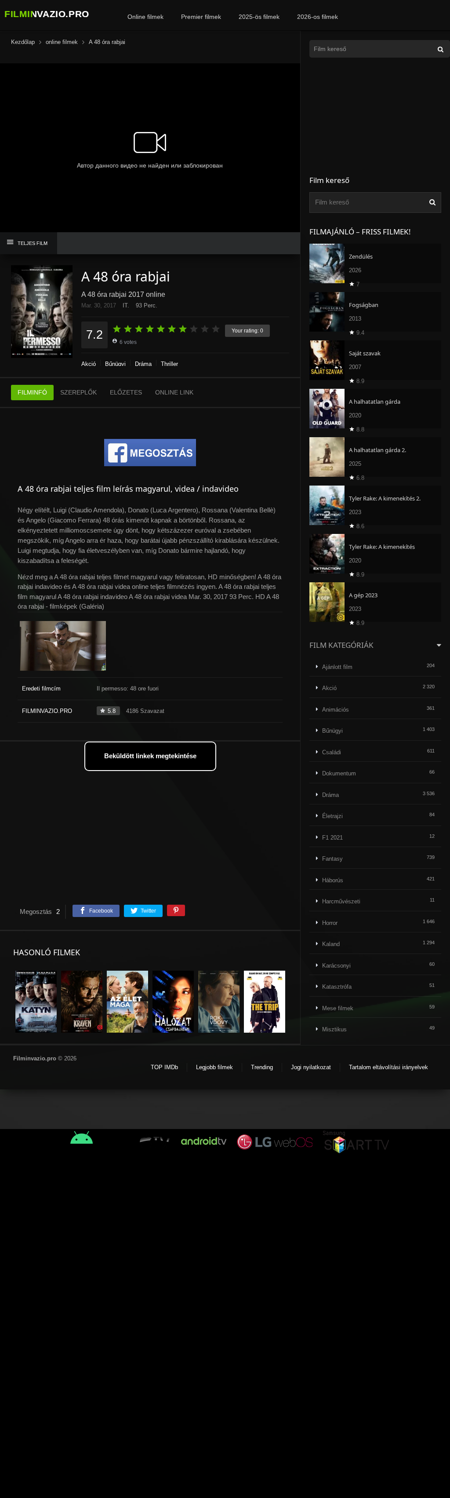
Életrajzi (332, 816)
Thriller (169, 364)
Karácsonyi (336, 965)
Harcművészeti (341, 901)
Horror (330, 923)
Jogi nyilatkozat (311, 1067)
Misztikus (334, 1029)
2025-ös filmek (259, 16)
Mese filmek (337, 1008)
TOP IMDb (164, 1067)
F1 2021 (332, 837)
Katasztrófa (337, 986)
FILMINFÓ (32, 392)
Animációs (335, 709)
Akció (88, 364)
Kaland (331, 944)
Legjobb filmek (214, 1067)
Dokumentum (339, 773)
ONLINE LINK (174, 392)
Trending (262, 1067)
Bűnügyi (115, 364)
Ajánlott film (337, 667)
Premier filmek (201, 16)
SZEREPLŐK (78, 392)
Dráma (143, 364)
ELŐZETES (126, 392)
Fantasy (332, 858)
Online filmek (145, 16)
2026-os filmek (317, 16)
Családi (331, 752)
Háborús (332, 880)
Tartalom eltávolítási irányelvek (388, 1067)
